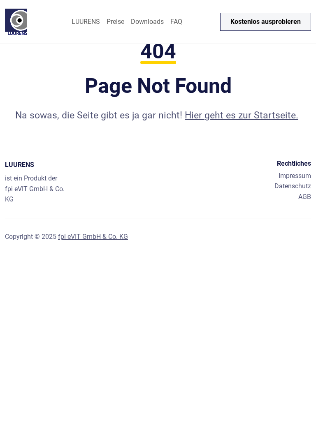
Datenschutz (292, 186)
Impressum (295, 176)
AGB (304, 197)
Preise (115, 21)
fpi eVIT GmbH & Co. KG (93, 237)
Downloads (147, 21)
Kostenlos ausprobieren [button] (265, 21)
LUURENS (86, 21)
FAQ (176, 21)
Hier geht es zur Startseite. (241, 115)
